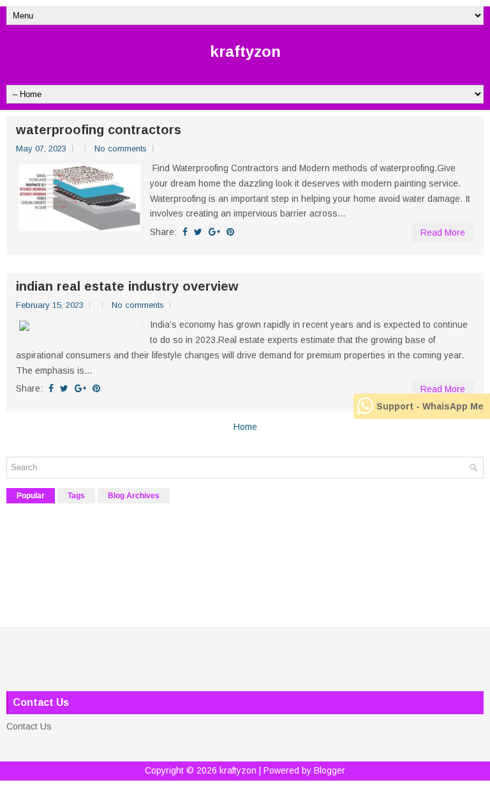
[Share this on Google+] (214, 232)
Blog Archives (134, 495)
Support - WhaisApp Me (430, 406)
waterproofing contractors (98, 130)
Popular (31, 495)
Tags (76, 495)
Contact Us (29, 726)
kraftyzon (245, 51)
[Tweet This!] (198, 232)
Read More (442, 232)
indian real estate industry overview (127, 286)
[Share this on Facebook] (185, 232)
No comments (120, 148)
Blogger (329, 770)
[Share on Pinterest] (230, 232)
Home (245, 427)
